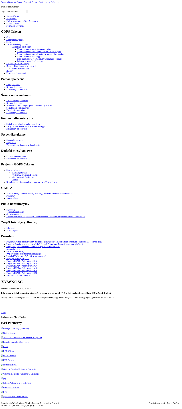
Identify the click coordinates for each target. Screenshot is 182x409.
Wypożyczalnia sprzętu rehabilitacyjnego (23, 254)
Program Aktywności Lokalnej (25, 175)
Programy (10, 196)
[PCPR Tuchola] (8, 356)
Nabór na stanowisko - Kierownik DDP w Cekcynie (39, 51)
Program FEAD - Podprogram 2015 (21, 261)
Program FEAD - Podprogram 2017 (21, 266)
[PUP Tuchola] (7, 360)
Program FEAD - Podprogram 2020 (21, 273)
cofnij (3, 312)
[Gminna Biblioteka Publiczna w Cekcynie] (20, 374)
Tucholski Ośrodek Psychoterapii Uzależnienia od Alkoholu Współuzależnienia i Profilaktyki (45, 217)
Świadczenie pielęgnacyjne (17, 108)
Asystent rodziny (13, 249)
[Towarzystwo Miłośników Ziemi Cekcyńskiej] (21, 337)
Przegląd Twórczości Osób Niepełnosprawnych (26, 256)
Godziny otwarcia (13, 214)
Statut (8, 42)
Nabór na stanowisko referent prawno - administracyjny (40, 54)
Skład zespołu (12, 230)
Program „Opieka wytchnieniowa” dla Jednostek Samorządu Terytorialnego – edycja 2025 (44, 244)
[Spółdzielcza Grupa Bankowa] (14, 396)
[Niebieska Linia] (9, 365)
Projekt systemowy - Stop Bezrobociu (22, 21)
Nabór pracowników (20, 68)
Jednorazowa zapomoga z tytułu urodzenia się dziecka (29, 105)
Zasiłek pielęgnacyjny (15, 110)
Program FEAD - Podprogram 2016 (21, 263)
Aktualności (11, 18)
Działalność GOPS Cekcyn (17, 63)
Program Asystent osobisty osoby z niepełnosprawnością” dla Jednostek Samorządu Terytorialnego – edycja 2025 (54, 242)
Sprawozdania (12, 198)
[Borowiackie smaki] (10, 387)
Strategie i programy (14, 39)
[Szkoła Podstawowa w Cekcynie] (16, 383)
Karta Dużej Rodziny (15, 251)
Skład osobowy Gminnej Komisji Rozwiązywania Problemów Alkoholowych (39, 193)
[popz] (4, 378)
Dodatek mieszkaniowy (16, 156)
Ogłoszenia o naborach (21, 47)
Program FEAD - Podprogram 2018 (21, 268)
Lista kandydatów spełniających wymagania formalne (39, 59)
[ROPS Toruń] (7, 351)
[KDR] (4, 346)
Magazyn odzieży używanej (18, 258)
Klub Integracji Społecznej (23, 177)
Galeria (15, 180)
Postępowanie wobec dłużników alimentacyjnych (27, 126)
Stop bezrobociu (13, 170)
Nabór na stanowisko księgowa (30, 56)
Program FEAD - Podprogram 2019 (21, 270)
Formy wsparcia (13, 84)
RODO (9, 71)
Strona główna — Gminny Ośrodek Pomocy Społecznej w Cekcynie (30, 2)
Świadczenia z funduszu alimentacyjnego (23, 124)
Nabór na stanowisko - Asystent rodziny (34, 49)
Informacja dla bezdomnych (18, 275)
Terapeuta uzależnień (15, 212)
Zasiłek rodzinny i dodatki (17, 100)
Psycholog (10, 209)
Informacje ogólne (19, 172)
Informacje (10, 228)
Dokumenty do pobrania (16, 89)
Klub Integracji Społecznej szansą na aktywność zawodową (31, 182)
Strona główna (12, 16)
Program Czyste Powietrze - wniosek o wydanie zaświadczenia (33, 246)
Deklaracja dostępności (16, 73)
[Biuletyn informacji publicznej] (15, 328)
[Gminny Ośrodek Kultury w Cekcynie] (18, 369)
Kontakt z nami (12, 23)
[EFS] (4, 392)
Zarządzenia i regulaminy (17, 44)
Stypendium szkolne (14, 140)
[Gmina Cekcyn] (8, 333)
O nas (8, 37)
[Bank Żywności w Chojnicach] (15, 342)
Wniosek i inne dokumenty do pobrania (23, 145)
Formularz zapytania (15, 26)
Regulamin (11, 142)
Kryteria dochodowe (15, 87)
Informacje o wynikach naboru (30, 61)
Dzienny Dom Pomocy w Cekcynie (21, 66)
